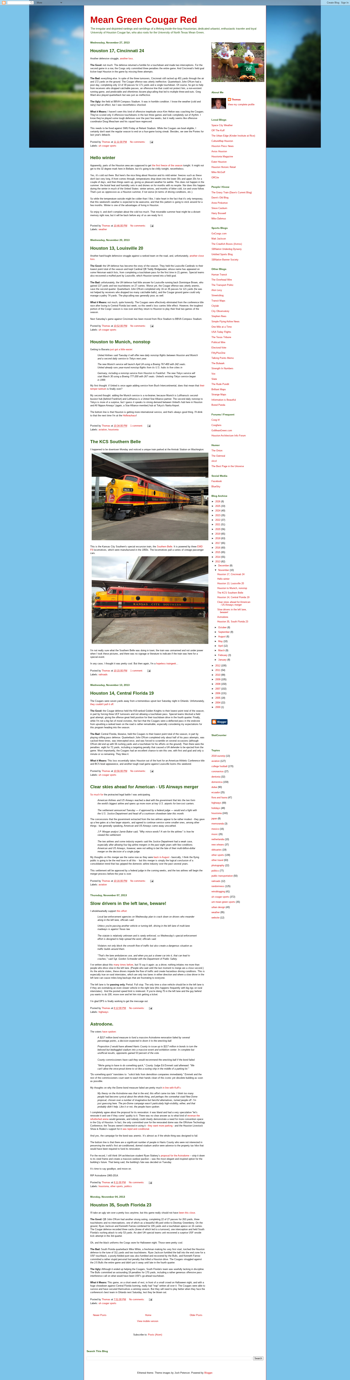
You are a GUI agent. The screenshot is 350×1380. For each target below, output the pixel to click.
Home (148, 1315)
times (123, 964)
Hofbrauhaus (129, 415)
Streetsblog (217, 295)
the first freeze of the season (167, 165)
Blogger (208, 1372)
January (222, 659)
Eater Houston (219, 161)
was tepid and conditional (135, 1129)
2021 (218, 524)
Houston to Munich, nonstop (120, 341)
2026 (218, 501)
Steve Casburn (219, 208)
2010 (218, 674)
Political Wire (218, 342)
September (224, 632)
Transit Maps (218, 300)
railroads (103, 674)
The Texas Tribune (221, 337)
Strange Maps (218, 394)
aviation (103, 429)
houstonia (113, 429)
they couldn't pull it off (101, 704)
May (220, 641)
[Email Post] (151, 142)
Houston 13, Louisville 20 (116, 248)
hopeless (161, 663)
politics (128, 1186)
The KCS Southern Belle (115, 441)
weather (103, 229)
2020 (218, 529)
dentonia (215, 776)
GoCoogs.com (219, 233)
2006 (218, 693)
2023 (218, 515)
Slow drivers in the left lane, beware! (128, 903)
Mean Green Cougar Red (143, 20)
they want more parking (160, 1125)
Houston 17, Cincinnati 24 (117, 50)
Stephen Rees (218, 316)
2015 (218, 552)
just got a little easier (121, 349)
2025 (218, 506)
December (224, 565)
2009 (218, 679)
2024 (218, 510)
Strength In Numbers (222, 368)
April (221, 645)
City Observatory (220, 311)
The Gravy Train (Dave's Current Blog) (231, 192)
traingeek (171, 663)
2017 (218, 543)
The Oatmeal (218, 455)
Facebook (216, 481)
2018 (218, 538)
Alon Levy (216, 290)
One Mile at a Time (221, 326)
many (116, 964)
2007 (218, 688)
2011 (218, 670)
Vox (213, 373)
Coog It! (215, 420)
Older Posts (196, 1315)
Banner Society (224, 259)
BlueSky (215, 486)
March (221, 650)
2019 (218, 533)
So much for (96, 794)
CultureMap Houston (222, 141)
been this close (187, 1212)
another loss (126, 58)
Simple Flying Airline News (225, 321)
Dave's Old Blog (219, 197)
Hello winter (102, 157)
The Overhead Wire (221, 279)
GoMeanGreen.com (221, 430)
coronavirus (217, 771)
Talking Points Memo (222, 358)
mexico (215, 829)
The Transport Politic (222, 285)
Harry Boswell (218, 213)
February (223, 655)
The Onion (216, 450)
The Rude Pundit (220, 384)
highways (103, 1012)
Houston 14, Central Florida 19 (122, 693)
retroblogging (218, 891)
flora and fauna (219, 797)
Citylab (215, 305)
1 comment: (137, 425)
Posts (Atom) (155, 1334)
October (222, 627)
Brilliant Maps (218, 389)
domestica (216, 782)
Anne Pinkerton (219, 202)
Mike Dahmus (218, 218)
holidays (215, 808)
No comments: (138, 142)
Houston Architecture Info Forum (228, 435)
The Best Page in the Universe (227, 466)
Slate (214, 379)
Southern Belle (164, 546)
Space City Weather (222, 125)
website (215, 917)
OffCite (215, 177)
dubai (214, 787)
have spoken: (109, 1031)
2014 (218, 557)
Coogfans (216, 425)
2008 (218, 684)
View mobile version (147, 1321)
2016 (218, 547)
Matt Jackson (218, 238)
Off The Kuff (218, 130)
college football (219, 766)
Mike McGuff (218, 172)
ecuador (215, 792)
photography (217, 865)
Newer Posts (99, 1315)
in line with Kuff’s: (172, 1087)
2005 (218, 697)
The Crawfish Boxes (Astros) (226, 244)
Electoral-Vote (218, 347)
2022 (218, 520)
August (222, 636)
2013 (218, 561)
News (222, 146)
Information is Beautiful (223, 399)
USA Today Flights (221, 332)
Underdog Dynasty (226, 249)
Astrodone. (101, 1024)
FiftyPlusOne (218, 353)
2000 (218, 707)
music (214, 834)
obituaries (216, 849)
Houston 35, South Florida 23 (120, 1204)
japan (214, 818)
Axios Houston (219, 151)
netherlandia (217, 839)
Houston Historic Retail (223, 167)
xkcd (214, 461)
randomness (217, 886)
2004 (218, 702)
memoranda (217, 823)
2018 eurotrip (218, 756)
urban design (218, 907)
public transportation (222, 875)
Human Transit (219, 274)
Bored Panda (218, 405)
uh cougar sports (107, 145)
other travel (217, 860)
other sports (116, 1186)
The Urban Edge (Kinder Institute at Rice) (233, 135)
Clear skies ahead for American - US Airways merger (144, 786)
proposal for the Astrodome (175, 1155)
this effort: (122, 911)
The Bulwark (218, 363)
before (130, 964)
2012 (218, 665)
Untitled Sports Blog (222, 254)
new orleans (217, 844)
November (224, 570)
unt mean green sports (223, 902)
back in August (161, 857)
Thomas (236, 99)
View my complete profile (241, 104)
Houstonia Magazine (222, 156)
